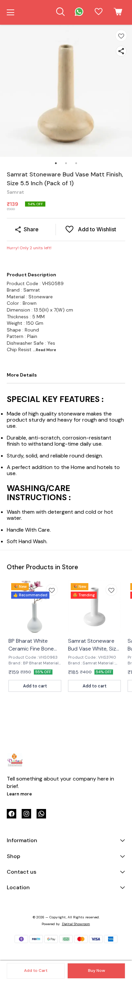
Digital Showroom (76, 924)
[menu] (10, 12)
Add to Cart (35, 970)
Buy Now (96, 970)
